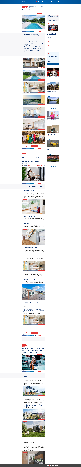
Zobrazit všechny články (53, 108)
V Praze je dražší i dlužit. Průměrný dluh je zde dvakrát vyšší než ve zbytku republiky (52, 40)
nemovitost (24, 339)
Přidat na (39, 13)
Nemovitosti (44, 3)
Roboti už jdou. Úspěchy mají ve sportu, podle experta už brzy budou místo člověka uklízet (53, 16)
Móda (40, 3)
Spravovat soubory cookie (55, 465)
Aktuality (23, 3)
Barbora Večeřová (25, 165)
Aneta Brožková (23, 13)
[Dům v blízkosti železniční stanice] (33, 429)
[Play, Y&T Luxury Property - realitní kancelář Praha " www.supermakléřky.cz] (44, 143)
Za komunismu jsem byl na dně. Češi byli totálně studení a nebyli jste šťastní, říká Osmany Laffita (52, 57)
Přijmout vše (49, 465)
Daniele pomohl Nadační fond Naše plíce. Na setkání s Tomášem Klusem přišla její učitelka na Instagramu (52, 47)
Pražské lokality (24, 345)
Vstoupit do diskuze (35, 146)
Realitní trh (24, 346)
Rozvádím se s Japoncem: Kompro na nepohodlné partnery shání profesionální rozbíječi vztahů (52, 34)
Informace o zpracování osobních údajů (30, 465)
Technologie (49, 15)
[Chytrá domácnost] (33, 206)
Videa (27, 1)
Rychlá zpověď (49, 125)
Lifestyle (36, 3)
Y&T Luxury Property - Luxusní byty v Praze (29, 33)
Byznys (27, 3)
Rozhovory (49, 3)
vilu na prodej (33, 39)
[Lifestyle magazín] (39, 1)
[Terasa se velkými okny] (33, 292)
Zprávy (54, 3)
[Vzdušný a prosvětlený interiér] (33, 237)
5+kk (33, 46)
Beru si (48, 82)
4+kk (30, 50)
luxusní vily (33, 43)
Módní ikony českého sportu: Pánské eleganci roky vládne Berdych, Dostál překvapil (53, 37)
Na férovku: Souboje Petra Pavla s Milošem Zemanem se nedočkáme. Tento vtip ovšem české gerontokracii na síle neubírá (52, 44)
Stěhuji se (49, 96)
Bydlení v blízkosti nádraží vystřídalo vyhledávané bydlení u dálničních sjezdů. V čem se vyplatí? (33, 350)
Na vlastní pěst (49, 154)
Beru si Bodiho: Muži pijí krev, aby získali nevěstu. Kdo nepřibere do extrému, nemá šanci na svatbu (52, 20)
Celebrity (32, 3)
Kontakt (58, 3)
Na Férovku (49, 139)
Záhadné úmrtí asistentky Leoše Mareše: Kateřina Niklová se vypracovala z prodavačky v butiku (52, 61)
